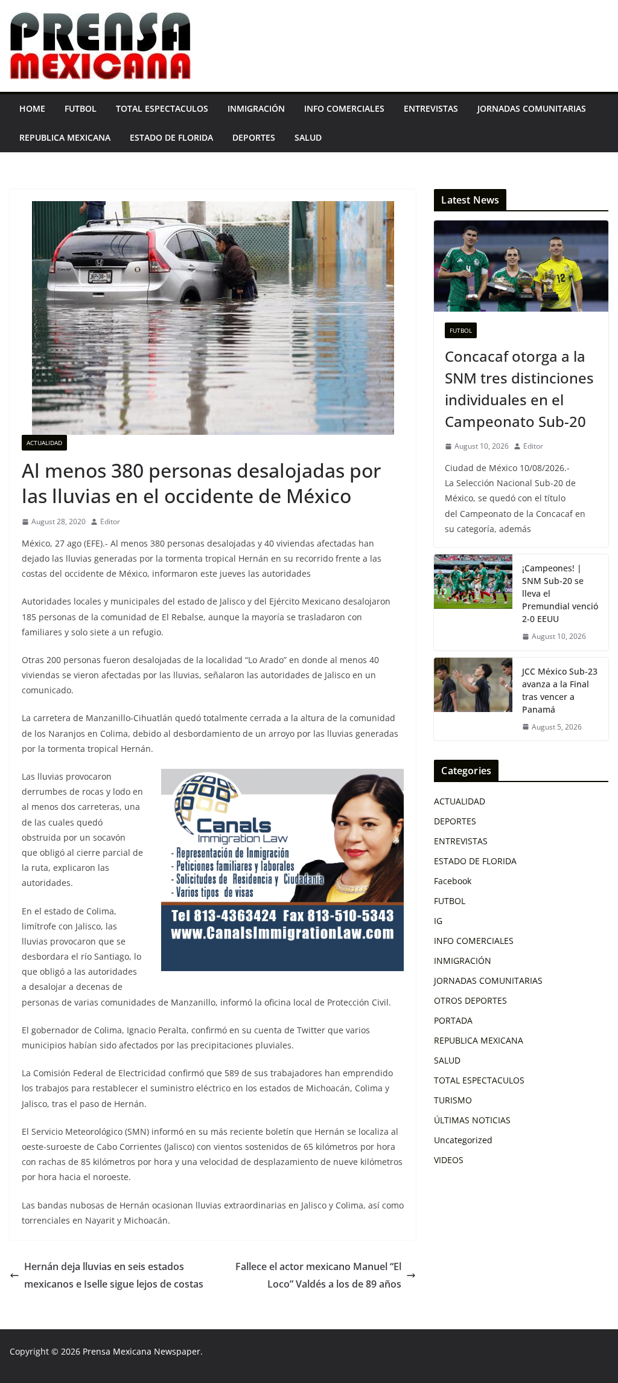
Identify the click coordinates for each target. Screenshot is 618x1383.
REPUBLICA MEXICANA (64, 137)
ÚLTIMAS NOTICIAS (472, 1120)
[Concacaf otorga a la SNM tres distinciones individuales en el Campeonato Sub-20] (521, 266)
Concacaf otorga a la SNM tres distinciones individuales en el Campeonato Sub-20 (519, 388)
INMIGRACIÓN (256, 108)
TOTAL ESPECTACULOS (162, 108)
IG (438, 920)
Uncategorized (463, 1140)
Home (32, 108)
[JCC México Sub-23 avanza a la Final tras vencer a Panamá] (473, 699)
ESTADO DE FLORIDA (171, 137)
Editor (110, 521)
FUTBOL (81, 108)
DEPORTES (253, 137)
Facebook (452, 881)
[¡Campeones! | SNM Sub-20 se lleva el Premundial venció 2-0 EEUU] (473, 602)
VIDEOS (449, 1160)
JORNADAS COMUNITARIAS (531, 108)
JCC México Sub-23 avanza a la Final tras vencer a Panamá (559, 690)
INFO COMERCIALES (344, 108)
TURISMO (453, 1100)
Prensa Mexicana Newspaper (141, 1351)
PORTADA (453, 1020)
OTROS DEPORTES (470, 1000)
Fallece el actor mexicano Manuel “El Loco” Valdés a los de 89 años (318, 1275)
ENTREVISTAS (431, 108)
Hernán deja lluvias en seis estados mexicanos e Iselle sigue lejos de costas (113, 1275)
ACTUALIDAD (44, 442)
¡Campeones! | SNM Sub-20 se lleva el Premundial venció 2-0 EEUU (560, 593)
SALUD (308, 137)
